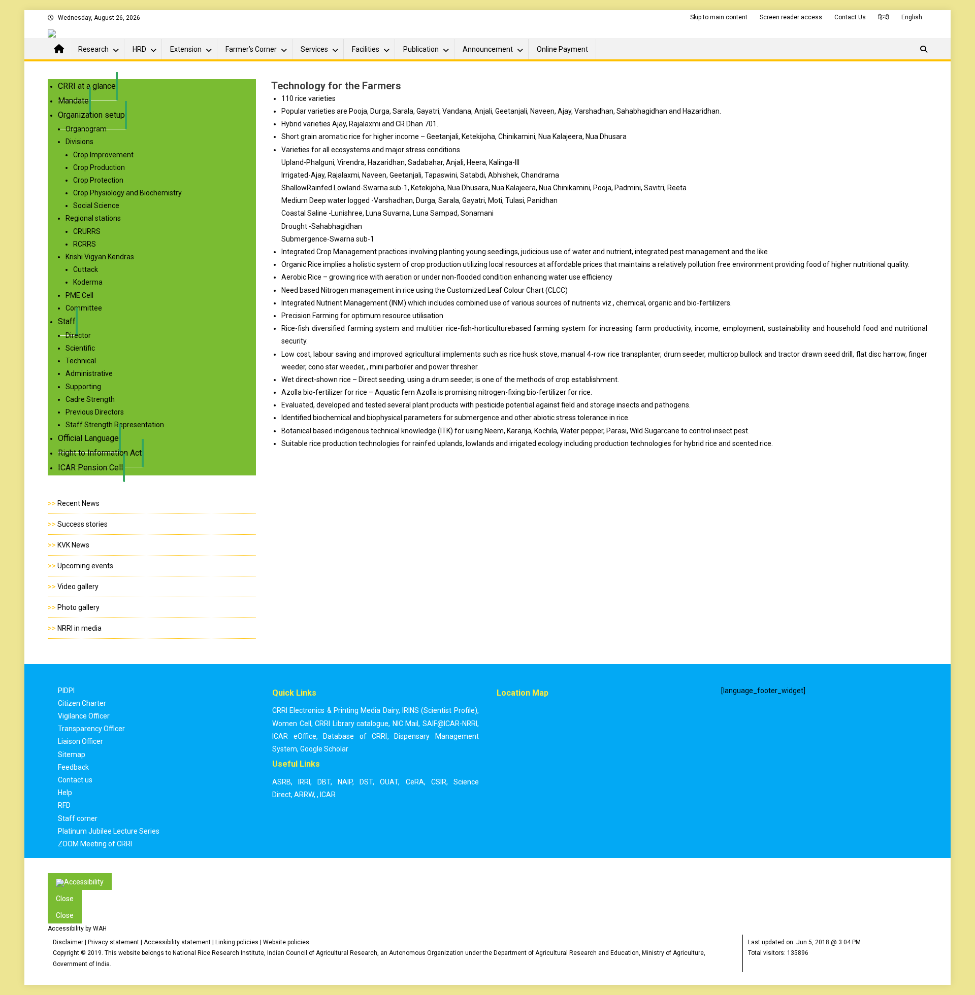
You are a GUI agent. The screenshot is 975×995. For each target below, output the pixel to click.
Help (65, 792)
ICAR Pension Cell (90, 467)
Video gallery (78, 586)
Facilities (365, 49)
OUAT (389, 782)
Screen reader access (791, 17)
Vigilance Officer (84, 716)
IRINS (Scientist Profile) (439, 710)
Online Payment (562, 49)
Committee (84, 308)
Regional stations (93, 218)
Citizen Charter (82, 703)
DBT (324, 782)
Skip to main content (719, 17)
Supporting (83, 387)
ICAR (328, 795)
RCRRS (84, 244)
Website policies (286, 942)
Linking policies (236, 942)
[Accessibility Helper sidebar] (80, 881)
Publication (421, 49)
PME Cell (79, 295)
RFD (64, 805)
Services (314, 49)
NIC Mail (406, 723)
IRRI (304, 782)
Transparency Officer (91, 729)
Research (93, 49)
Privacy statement (113, 942)
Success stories (82, 524)
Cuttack (85, 269)
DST (366, 782)
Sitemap (71, 754)
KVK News (73, 545)
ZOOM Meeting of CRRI (95, 844)
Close (65, 899)
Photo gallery (78, 607)
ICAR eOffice (294, 736)
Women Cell (291, 723)
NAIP (345, 782)
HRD (139, 49)
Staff (67, 321)
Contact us (75, 780)
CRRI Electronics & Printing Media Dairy (335, 710)
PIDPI (66, 691)
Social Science (96, 205)
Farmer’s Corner (251, 49)
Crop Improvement (103, 155)
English (911, 17)
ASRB (281, 782)
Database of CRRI (355, 736)
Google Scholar (324, 749)
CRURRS (87, 231)
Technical (81, 361)
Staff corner (78, 818)
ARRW (304, 795)
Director (78, 335)
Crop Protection (98, 180)
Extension (186, 49)
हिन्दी (883, 17)
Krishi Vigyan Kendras (100, 257)
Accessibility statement (177, 942)
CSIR (438, 782)
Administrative (89, 373)
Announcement (488, 49)
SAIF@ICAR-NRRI (449, 723)
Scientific (80, 348)
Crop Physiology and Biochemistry (127, 193)
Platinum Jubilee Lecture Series (108, 831)
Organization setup (91, 115)
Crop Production (99, 167)
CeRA (415, 782)
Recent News (78, 503)
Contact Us (850, 17)
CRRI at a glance (87, 86)
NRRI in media (79, 628)
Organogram (86, 129)
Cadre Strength (90, 399)
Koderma (88, 282)
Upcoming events (85, 566)
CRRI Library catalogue (351, 723)
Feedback (73, 767)
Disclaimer (68, 942)
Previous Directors (95, 412)
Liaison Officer (80, 741)
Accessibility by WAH (77, 928)
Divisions (79, 142)
